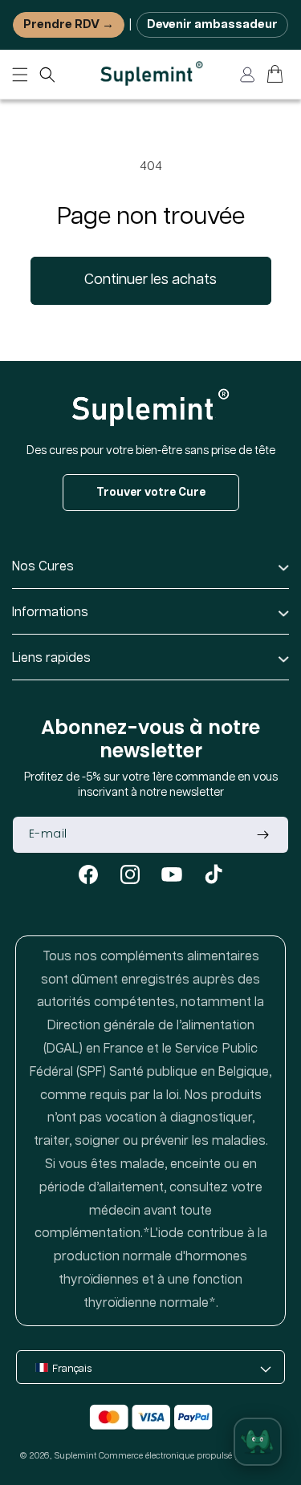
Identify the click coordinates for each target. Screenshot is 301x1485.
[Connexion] (247, 74)
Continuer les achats (150, 280)
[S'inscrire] (262, 835)
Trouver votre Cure (150, 492)
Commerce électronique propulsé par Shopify (190, 1455)
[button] (47, 74)
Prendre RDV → (68, 24)
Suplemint (75, 1455)
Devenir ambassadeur (212, 24)
